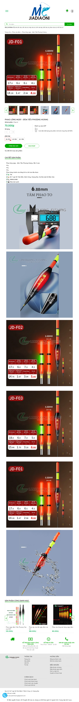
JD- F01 (8, 139)
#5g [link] (7, 170)
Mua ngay (31, 146)
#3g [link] (7, 165)
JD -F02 (14, 139)
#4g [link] (7, 167)
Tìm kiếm (69, 24)
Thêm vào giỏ (13, 146)
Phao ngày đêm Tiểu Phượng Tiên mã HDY (16, 628)
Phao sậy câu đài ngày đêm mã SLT (38, 628)
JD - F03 (21, 139)
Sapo (70, 700)
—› (17, 32)
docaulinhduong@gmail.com (17, 696)
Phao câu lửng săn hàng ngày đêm (62, 627)
